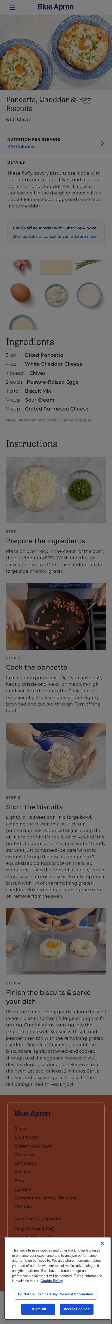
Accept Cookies (76, 1309)
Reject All (38, 1309)
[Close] (102, 1243)
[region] (57, 1278)
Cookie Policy (52, 1281)
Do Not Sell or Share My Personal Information (56, 1294)
